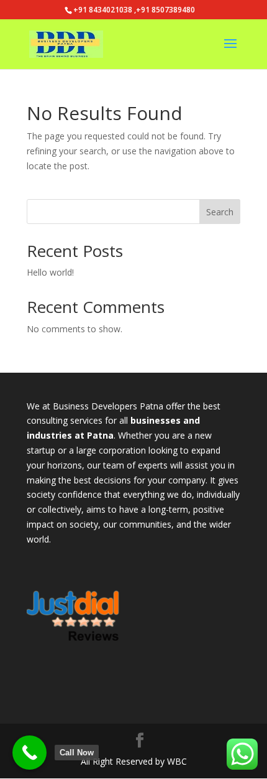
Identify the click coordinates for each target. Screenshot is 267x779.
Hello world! (50, 272)
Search (219, 212)
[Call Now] (29, 752)
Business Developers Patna (108, 406)
